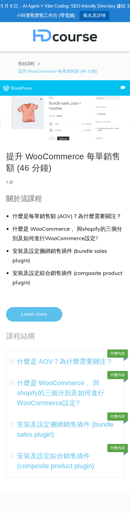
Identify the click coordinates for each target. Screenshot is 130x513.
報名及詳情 (94, 15)
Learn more (34, 314)
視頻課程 (26, 63)
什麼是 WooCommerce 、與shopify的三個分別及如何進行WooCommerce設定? (60, 393)
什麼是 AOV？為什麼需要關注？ (65, 361)
